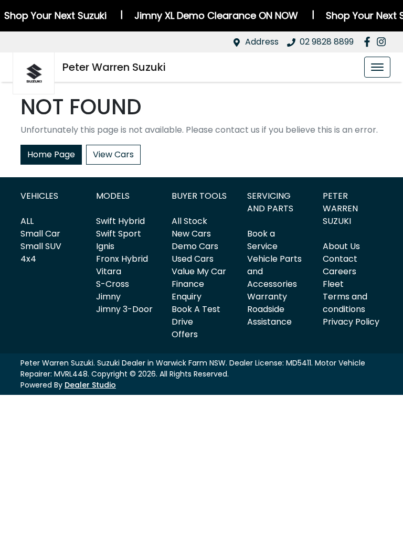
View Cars (113, 154)
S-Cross (112, 284)
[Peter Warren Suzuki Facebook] (369, 42)
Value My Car (199, 271)
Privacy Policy (351, 322)
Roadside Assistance (269, 315)
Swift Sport (118, 234)
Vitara (108, 271)
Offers (185, 334)
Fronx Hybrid (122, 259)
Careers (339, 271)
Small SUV (40, 246)
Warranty (267, 297)
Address (262, 42)
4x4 (28, 259)
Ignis (105, 246)
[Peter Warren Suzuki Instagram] (383, 42)
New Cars (191, 234)
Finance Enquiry (188, 290)
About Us (341, 246)
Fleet (333, 284)
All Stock (189, 221)
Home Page (51, 154)
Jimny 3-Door (124, 309)
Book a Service (262, 240)
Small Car (40, 234)
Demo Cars (195, 246)
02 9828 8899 (327, 42)
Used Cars (193, 259)
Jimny (108, 297)
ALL (27, 221)
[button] (377, 67)
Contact (340, 259)
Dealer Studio (90, 385)
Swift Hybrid (120, 221)
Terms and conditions (345, 303)
